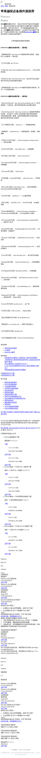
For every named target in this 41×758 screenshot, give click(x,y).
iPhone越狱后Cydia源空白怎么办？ (16, 364)
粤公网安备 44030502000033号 (11, 428)
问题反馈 (17, 412)
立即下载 (8, 454)
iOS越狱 (7, 350)
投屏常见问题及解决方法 (13, 396)
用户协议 (4, 414)
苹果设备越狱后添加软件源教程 (15, 370)
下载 (6, 444)
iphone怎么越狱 (10, 352)
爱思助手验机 (9, 392)
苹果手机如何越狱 (11, 348)
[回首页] (3, 4)
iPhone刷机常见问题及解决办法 (15, 398)
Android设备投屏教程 (12, 406)
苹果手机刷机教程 (11, 382)
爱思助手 (8, 404)
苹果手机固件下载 (11, 394)
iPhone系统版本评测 (11, 408)
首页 (2, 6)
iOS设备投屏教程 (10, 386)
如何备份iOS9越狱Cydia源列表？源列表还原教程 (21, 358)
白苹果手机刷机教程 (11, 388)
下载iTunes (36, 412)
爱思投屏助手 (9, 400)
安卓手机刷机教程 (11, 384)
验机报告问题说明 (11, 402)
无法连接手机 (9, 390)
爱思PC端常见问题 (26, 412)
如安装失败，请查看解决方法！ (11, 616)
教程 (6, 6)
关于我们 (4, 412)
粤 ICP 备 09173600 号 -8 (29, 428)
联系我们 (10, 412)
